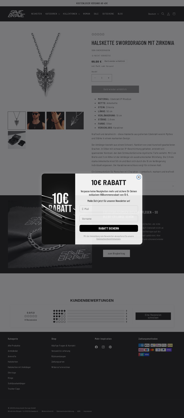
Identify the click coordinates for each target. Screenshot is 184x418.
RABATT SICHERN (109, 228)
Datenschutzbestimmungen (108, 238)
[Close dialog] (139, 177)
